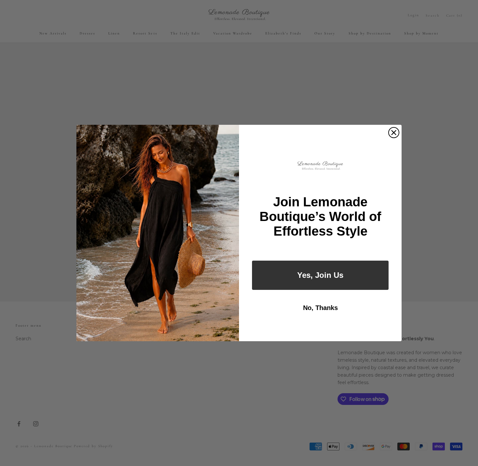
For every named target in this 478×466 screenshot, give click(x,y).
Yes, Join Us (320, 275)
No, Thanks (320, 307)
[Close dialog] (394, 132)
